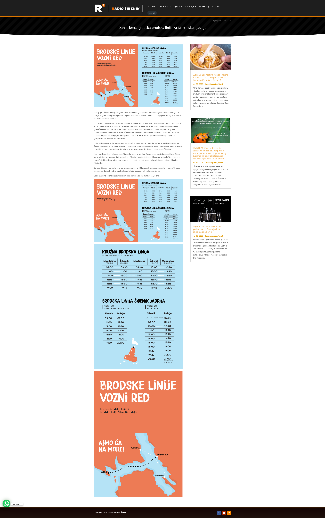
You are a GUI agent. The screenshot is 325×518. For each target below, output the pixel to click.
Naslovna (152, 6)
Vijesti (177, 6)
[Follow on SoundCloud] (229, 513)
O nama (164, 6)
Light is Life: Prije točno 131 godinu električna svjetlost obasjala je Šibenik (207, 229)
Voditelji (189, 6)
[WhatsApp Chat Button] (6, 503)
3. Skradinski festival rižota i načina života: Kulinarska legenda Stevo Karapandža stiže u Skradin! (210, 77)
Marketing (204, 6)
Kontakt (216, 6)
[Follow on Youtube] (224, 513)
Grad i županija (211, 84)
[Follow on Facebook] (219, 513)
